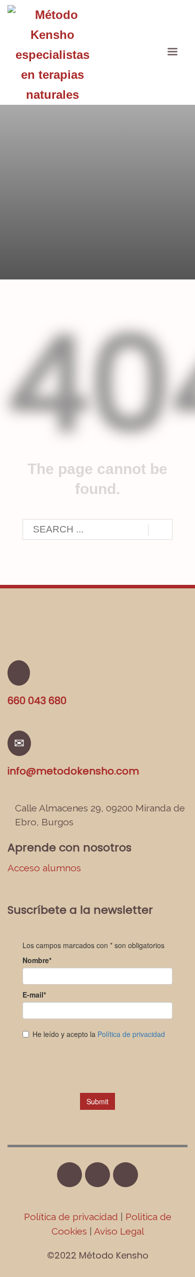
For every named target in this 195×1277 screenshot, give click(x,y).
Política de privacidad (72, 1216)
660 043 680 (37, 701)
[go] (160, 529)
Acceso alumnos (44, 867)
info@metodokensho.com (73, 771)
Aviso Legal (119, 1231)
